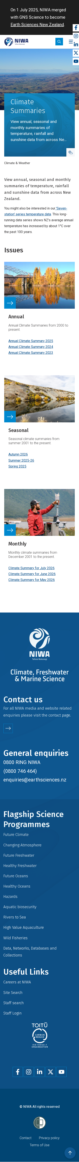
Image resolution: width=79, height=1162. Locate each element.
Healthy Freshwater (20, 865)
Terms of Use (40, 1145)
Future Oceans (15, 875)
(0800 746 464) (20, 771)
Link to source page (39, 313)
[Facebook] (76, 28)
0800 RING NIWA (21, 762)
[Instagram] (76, 36)
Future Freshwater (18, 855)
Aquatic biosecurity (19, 906)
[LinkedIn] (76, 44)
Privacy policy (49, 1138)
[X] (76, 53)
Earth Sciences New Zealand (37, 24)
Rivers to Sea (14, 917)
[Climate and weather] (70, 152)
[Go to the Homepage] (16, 41)
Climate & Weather (17, 163)
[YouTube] (76, 61)
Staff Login (12, 1013)
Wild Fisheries (15, 937)
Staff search (13, 1002)
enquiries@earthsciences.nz (34, 780)
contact (54, 715)
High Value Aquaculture (23, 927)
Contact (25, 1138)
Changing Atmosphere (22, 845)
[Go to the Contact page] (8, 728)
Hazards (10, 896)
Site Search (13, 992)
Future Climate (16, 834)
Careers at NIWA (17, 982)
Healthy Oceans (16, 886)
